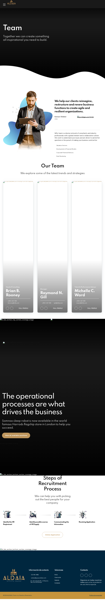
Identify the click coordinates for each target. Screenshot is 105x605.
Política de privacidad (95, 595)
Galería (57, 580)
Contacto (57, 583)
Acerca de (58, 577)
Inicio (56, 575)
